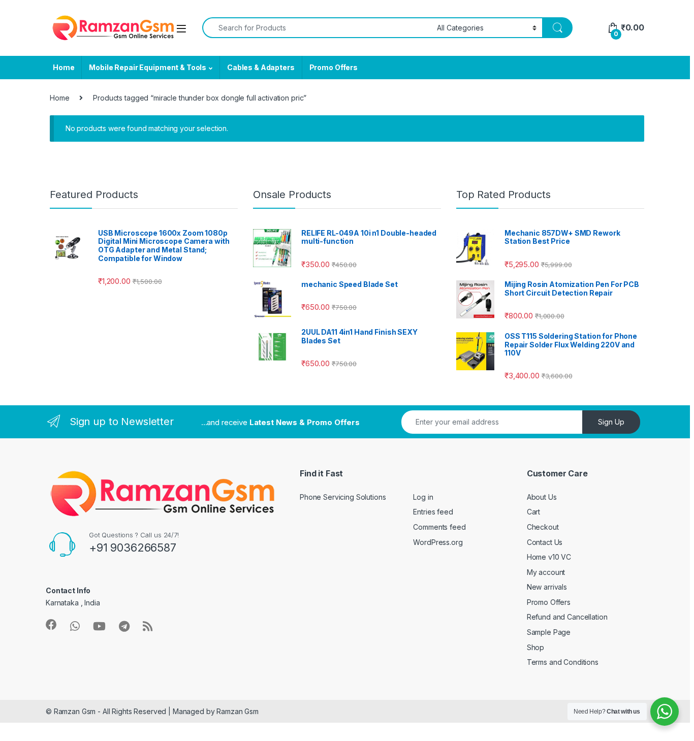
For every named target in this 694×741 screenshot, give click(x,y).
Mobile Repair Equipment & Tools (147, 67)
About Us (542, 497)
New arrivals (547, 587)
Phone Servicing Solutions (343, 497)
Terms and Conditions (562, 662)
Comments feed (439, 527)
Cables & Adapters (261, 67)
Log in (423, 497)
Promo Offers (333, 67)
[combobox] (316, 27)
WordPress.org (437, 542)
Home (63, 67)
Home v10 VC (549, 557)
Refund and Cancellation (567, 617)
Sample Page (549, 632)
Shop (535, 647)
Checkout (543, 527)
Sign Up (611, 421)
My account (546, 572)
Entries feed (433, 511)
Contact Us (545, 542)
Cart (533, 511)
